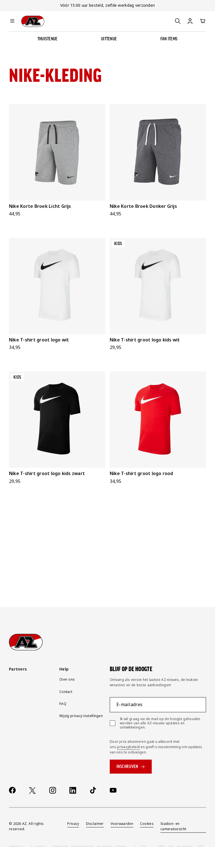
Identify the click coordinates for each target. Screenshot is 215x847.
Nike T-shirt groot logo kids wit (145, 340)
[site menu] (12, 21)
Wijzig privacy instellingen (81, 715)
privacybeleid (128, 746)
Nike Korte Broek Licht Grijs (40, 206)
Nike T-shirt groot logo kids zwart (47, 473)
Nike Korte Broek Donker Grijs (143, 206)
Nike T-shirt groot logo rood (141, 473)
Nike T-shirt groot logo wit (39, 340)
